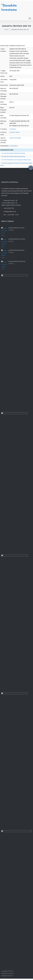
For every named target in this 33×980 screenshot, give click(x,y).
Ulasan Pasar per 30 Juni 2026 (16, 239)
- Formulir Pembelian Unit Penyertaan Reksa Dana (15, 160)
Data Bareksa (14, 146)
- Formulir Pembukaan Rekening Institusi (12, 156)
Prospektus (13, 129)
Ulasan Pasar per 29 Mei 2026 (16, 250)
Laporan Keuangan (15, 138)
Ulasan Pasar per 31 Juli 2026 (16, 228)
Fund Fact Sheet (15, 132)
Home (6, 29)
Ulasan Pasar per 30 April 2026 (16, 261)
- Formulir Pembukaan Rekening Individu (12, 153)
